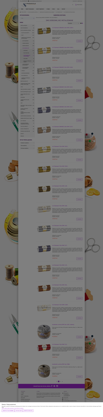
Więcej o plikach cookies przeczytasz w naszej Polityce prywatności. (12, 408)
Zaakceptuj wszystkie (28, 410)
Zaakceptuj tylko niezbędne (8, 410)
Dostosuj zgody (19, 410)
